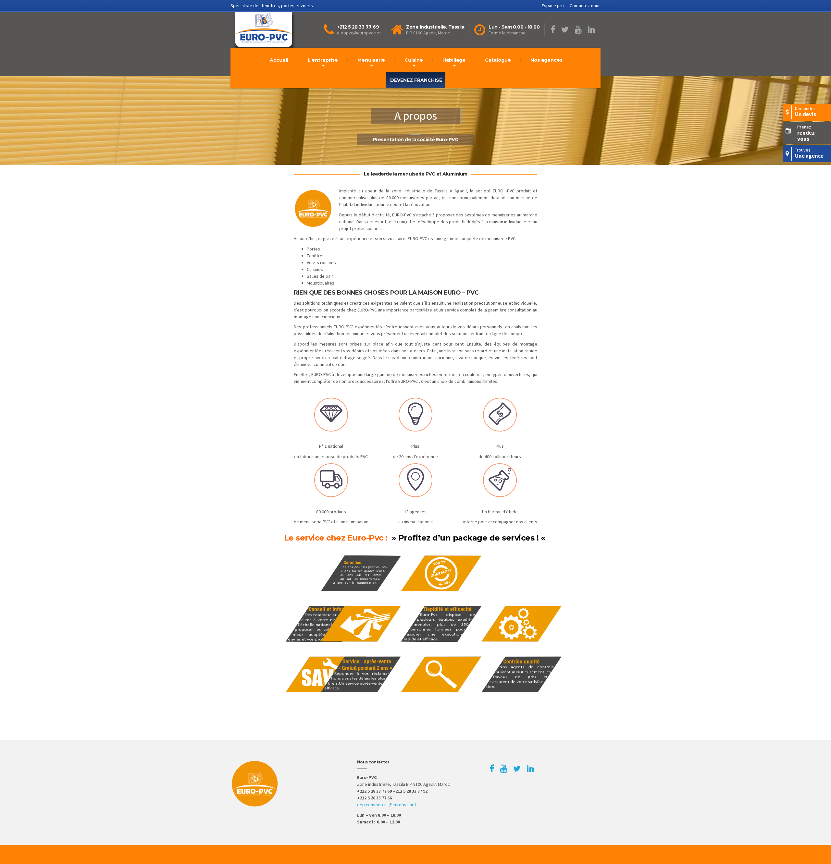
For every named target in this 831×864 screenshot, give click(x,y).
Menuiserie (371, 60)
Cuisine (413, 60)
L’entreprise (323, 60)
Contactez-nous (585, 5)
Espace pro (553, 5)
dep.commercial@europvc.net (386, 805)
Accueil (279, 60)
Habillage (453, 60)
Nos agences (546, 60)
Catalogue (498, 60)
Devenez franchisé (416, 80)
